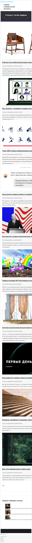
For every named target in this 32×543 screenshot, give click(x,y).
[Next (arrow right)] (2, 539)
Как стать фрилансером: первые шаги (16, 469)
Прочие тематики (6, 240)
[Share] (2, 536)
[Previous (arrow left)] (1, 539)
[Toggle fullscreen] (4, 536)
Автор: (14, 65)
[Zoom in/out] (6, 536)
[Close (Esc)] (1, 536)
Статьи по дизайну (6, 65)
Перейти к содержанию (7, 1)
